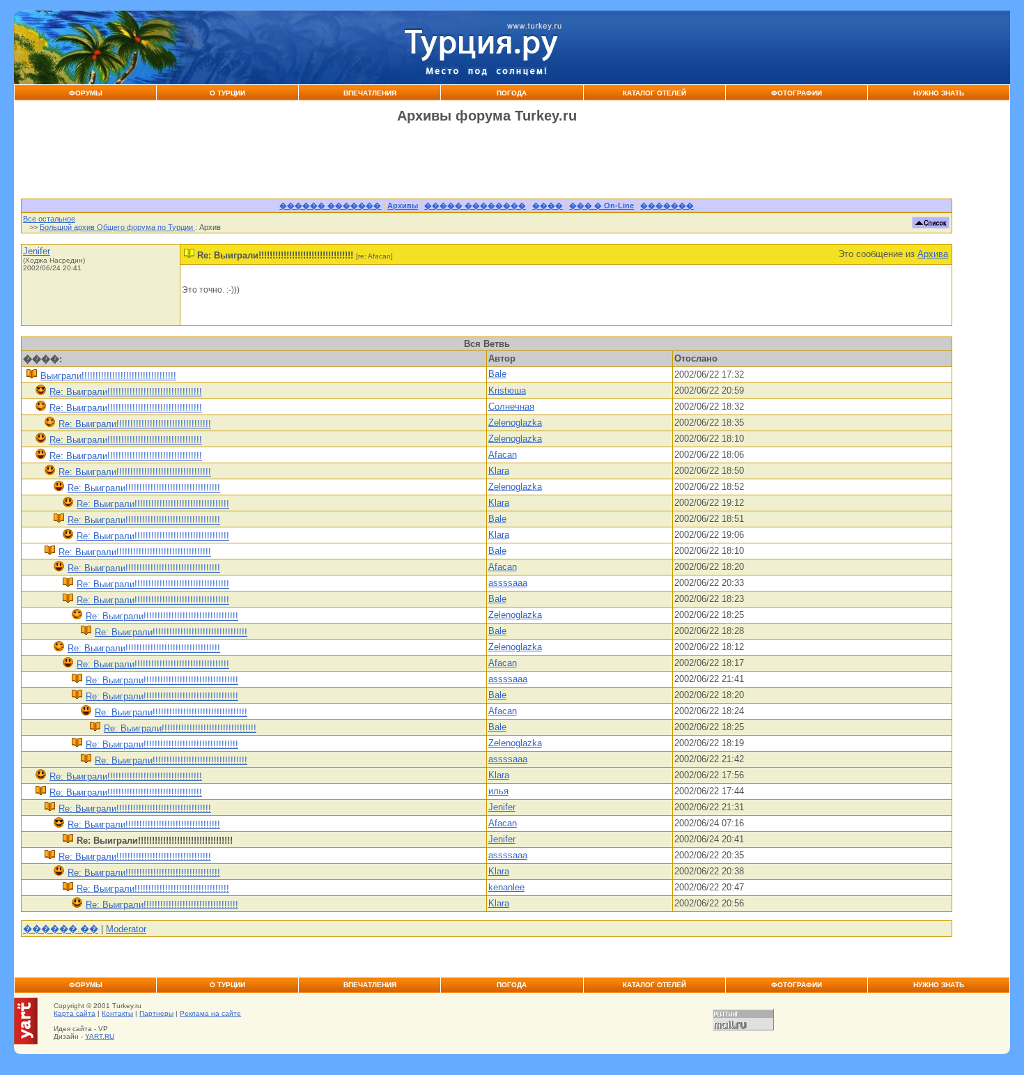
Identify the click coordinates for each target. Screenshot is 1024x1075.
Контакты (117, 1013)
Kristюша (507, 390)
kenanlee (506, 887)
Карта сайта (74, 1013)
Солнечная (511, 406)
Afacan (502, 454)
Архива (932, 254)
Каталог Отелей (654, 93)
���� (547, 205)
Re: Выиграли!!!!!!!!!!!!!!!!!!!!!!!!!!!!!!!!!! (125, 392)
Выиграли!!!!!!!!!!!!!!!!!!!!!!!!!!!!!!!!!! (108, 376)
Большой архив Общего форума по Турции (117, 227)
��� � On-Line (601, 205)
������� (667, 205)
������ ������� (330, 205)
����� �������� (475, 205)
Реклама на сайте (210, 1013)
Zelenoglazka (515, 422)
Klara (498, 470)
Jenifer (36, 251)
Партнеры (156, 1013)
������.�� (60, 929)
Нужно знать (938, 93)
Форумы (85, 93)
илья (498, 791)
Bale (497, 374)
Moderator (126, 929)
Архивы (402, 205)
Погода (512, 93)
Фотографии (796, 93)
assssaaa (507, 583)
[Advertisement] (805, 47)
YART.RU (99, 1036)
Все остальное (49, 219)
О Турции (227, 93)
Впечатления (369, 93)
